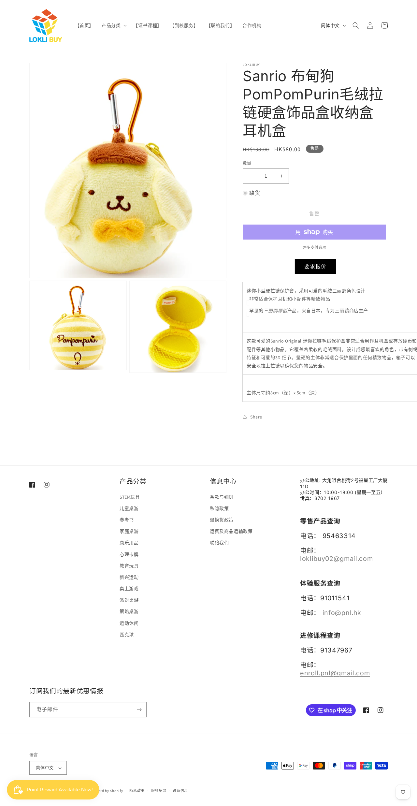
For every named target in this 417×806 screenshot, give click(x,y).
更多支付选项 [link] (314, 247)
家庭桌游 (129, 531)
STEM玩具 (130, 497)
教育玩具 (129, 566)
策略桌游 (129, 611)
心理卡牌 (129, 554)
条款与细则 (222, 497)
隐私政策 (137, 790)
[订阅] (139, 709)
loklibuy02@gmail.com (336, 559)
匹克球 (127, 634)
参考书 (127, 520)
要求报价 (315, 266)
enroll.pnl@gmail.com (335, 673)
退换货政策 (222, 520)
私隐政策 (219, 508)
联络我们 (219, 543)
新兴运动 (129, 577)
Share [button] (256, 417)
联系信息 (180, 790)
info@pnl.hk (342, 613)
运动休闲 (129, 623)
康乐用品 (129, 543)
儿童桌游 (129, 508)
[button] (113, 25)
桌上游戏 (129, 589)
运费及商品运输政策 (231, 531)
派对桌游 (129, 600)
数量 (247, 163)
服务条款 (158, 790)
